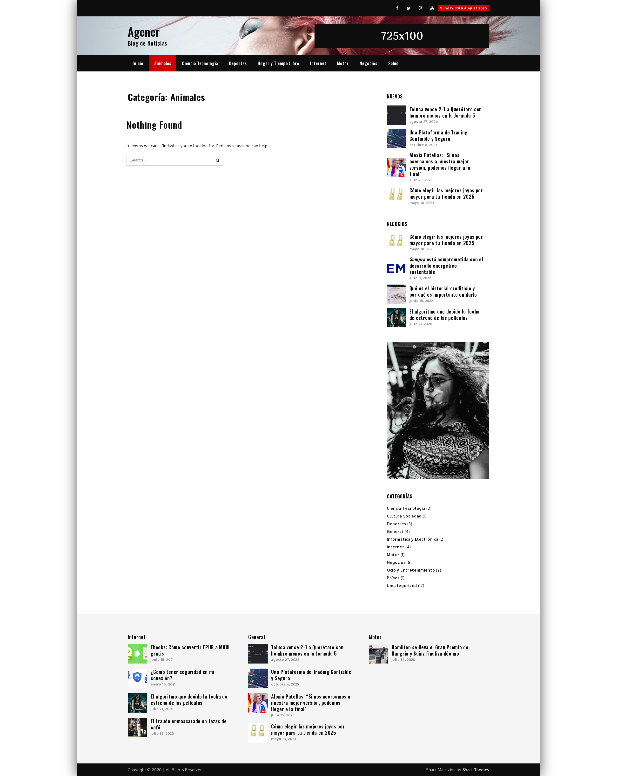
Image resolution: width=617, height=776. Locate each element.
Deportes (238, 63)
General (395, 531)
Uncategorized (402, 585)
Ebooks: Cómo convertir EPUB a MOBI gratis (190, 650)
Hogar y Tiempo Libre (278, 63)
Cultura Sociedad (404, 516)
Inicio (138, 63)
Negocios (368, 63)
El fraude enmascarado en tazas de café (189, 724)
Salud (393, 63)
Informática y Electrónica (412, 539)
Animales (162, 63)
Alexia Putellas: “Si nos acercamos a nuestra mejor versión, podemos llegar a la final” (439, 164)
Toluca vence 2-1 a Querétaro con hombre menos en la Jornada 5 (445, 112)
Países (393, 577)
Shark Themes (476, 769)
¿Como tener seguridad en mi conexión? (182, 675)
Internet (318, 63)
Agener (144, 31)
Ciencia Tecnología (200, 63)
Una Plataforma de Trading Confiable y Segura (438, 135)
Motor (343, 63)
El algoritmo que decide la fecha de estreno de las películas (444, 314)
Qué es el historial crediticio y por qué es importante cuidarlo (443, 291)
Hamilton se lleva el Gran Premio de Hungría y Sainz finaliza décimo (430, 650)
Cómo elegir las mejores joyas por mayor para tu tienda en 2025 (446, 193)
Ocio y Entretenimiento (411, 570)
